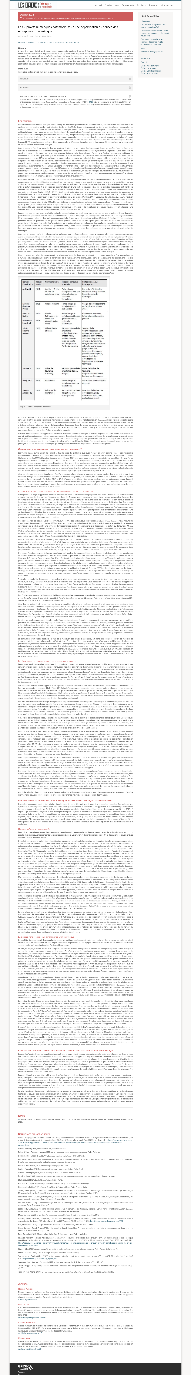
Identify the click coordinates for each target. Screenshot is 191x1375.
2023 (91, 102)
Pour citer (144, 62)
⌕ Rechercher (167, 5)
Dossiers (108, 5)
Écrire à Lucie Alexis (148, 68)
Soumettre (22, 1372)
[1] (19, 1119)
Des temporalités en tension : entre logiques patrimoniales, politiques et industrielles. (155, 33)
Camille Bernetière (56, 42)
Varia (117, 5)
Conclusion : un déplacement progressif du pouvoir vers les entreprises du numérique (152, 42)
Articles (140, 5)
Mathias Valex (72, 42)
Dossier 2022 (27, 14)
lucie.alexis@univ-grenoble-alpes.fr (31, 1318)
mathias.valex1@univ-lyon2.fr (29, 1349)
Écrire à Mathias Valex (149, 73)
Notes (143, 48)
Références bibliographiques (152, 52)
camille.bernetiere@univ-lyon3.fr (31, 1333)
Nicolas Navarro (26, 42)
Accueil (98, 5)
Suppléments (128, 5)
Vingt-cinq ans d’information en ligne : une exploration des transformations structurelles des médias (66, 18)
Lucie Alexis (40, 42)
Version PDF (145, 59)
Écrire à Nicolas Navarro (150, 66)
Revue (152, 5)
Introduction (145, 21)
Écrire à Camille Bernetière (151, 71)
